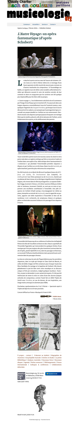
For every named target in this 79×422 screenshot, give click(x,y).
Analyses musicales (34, 360)
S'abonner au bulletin (41, 355)
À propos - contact (24, 355)
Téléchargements (50, 362)
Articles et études (48, 358)
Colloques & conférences (38, 365)
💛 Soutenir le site (52, 373)
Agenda (27, 362)
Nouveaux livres (48, 360)
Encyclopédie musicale (33, 358)
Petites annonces (37, 362)
